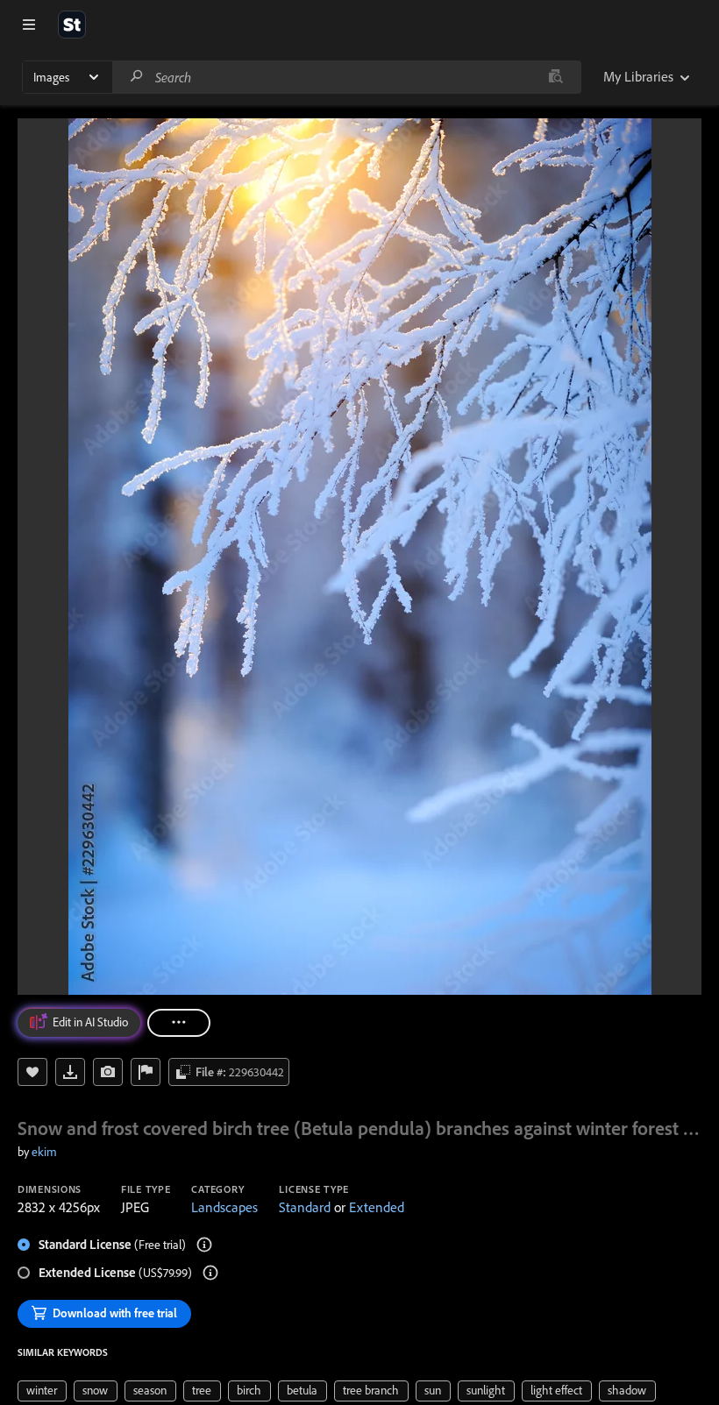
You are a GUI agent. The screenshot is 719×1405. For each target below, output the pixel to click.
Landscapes (224, 1207)
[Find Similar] (108, 1072)
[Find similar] (555, 77)
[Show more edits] (178, 1023)
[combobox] (346, 77)
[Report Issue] (145, 1072)
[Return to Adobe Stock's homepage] (72, 25)
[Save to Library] (32, 1072)
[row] (42, 1390)
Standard (305, 1207)
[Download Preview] (70, 1072)
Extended (376, 1207)
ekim (44, 1152)
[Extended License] (210, 1273)
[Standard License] (204, 1245)
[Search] (136, 76)
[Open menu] (29, 25)
